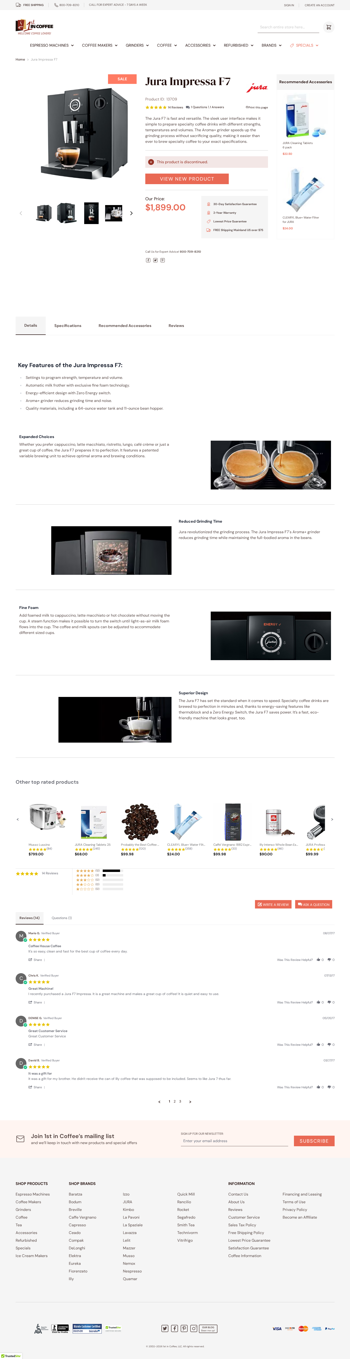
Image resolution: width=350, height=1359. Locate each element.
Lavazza (130, 1232)
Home (20, 59)
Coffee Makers (97, 45)
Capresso (77, 1224)
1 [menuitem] (169, 1101)
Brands (269, 45)
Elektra (75, 1255)
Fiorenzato (78, 1271)
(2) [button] (97, 875)
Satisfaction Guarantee (248, 1248)
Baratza (75, 1194)
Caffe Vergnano (82, 1217)
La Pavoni (131, 1217)
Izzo (126, 1194)
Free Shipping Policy (246, 1232)
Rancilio (184, 1201)
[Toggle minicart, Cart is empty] (329, 27)
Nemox (129, 1263)
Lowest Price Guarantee (249, 1240)
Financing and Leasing (302, 1194)
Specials (304, 45)
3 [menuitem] (180, 1101)
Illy (71, 1278)
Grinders (135, 45)
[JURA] (257, 88)
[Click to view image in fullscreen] (76, 134)
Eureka (75, 1263)
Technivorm (187, 1232)
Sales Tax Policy (242, 1224)
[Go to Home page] (34, 27)
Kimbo (128, 1209)
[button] (18, 819)
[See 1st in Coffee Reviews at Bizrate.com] (87, 1329)
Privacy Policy (295, 1209)
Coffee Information (244, 1255)
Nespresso (132, 1271)
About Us (236, 1201)
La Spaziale (133, 1224)
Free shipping (33, 5)
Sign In (289, 5)
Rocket (183, 1209)
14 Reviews (175, 107)
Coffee (164, 45)
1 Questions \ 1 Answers (207, 107)
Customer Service (244, 1217)
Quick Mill (186, 1194)
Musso (128, 1255)
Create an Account (320, 5)
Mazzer (129, 1248)
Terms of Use (294, 1201)
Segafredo (186, 1217)
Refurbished (236, 45)
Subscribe (314, 1141)
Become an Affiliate (300, 1217)
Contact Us (238, 1194)
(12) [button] (97, 870)
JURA (127, 1201)
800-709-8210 (69, 5)
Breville (75, 1209)
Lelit (126, 1240)
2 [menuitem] (175, 1101)
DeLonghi (77, 1248)
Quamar (130, 1278)
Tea (19, 1224)
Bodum (75, 1201)
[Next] (131, 213)
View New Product (187, 179)
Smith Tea (186, 1224)
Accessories (197, 45)
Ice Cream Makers (32, 1255)
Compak (76, 1240)
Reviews (235, 1209)
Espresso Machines (49, 45)
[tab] (30, 918)
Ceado (75, 1232)
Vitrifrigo (185, 1240)
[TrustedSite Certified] (113, 1328)
